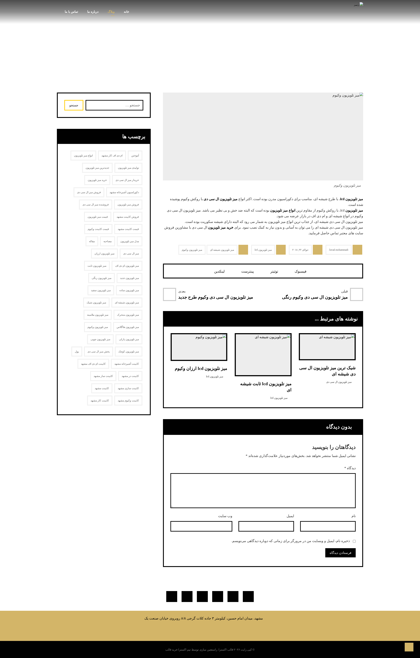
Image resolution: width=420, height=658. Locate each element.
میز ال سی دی (131, 253)
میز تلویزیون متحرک (128, 314)
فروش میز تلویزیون (128, 204)
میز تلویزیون (354, 210)
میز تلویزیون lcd (351, 199)
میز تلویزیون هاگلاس (128, 327)
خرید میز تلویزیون (220, 227)
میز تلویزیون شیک (96, 302)
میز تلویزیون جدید (129, 278)
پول (77, 351)
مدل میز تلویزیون (129, 241)
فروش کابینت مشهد (128, 216)
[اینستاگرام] (217, 596)
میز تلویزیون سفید (101, 290)
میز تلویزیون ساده (129, 290)
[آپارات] (171, 596)
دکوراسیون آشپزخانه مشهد (124, 192)
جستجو (73, 105)
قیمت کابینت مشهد (128, 229)
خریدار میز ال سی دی (127, 180)
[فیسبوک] (248, 596)
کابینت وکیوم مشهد (128, 400)
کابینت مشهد (102, 388)
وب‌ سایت (225, 516)
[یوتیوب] (202, 596)
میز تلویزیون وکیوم (192, 249)
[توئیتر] (233, 596)
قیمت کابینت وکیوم (98, 229)
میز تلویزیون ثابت (97, 265)
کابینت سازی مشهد (128, 388)
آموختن (135, 155)
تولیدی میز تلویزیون (128, 167)
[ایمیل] (187, 596)
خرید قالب (171, 649)
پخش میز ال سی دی (99, 351)
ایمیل (290, 516)
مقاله (92, 241)
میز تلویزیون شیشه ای (222, 249)
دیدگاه (350, 468)
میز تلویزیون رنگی (101, 278)
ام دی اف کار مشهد (112, 155)
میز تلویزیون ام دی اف (127, 265)
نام (354, 516)
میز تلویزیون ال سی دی (221, 199)
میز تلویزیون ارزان (104, 253)
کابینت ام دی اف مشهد (93, 363)
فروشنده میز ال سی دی (95, 204)
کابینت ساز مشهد (103, 376)
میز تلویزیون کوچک (128, 351)
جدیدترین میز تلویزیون (97, 167)
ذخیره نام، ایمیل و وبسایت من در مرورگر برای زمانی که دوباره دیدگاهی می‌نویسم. (290, 541)
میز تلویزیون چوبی (100, 339)
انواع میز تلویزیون (282, 210)
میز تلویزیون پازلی (129, 339)
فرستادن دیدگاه (340, 553)
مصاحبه (107, 241)
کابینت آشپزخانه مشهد (126, 363)
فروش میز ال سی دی (89, 192)
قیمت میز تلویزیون (98, 216)
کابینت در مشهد (130, 376)
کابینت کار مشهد (100, 400)
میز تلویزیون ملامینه (97, 314)
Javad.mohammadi (338, 249)
